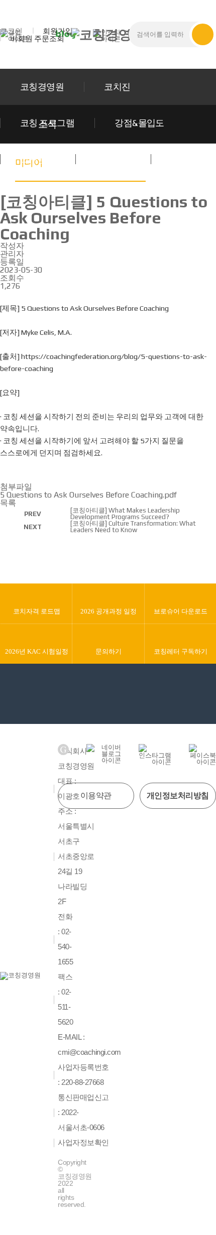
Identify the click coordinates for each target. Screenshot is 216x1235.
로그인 (11, 31)
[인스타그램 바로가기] (155, 754)
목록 (8, 503)
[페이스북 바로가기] (202, 754)
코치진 (117, 86)
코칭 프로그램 (47, 122)
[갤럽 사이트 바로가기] (63, 749)
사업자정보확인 (83, 1143)
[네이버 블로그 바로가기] (103, 754)
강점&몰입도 (139, 122)
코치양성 (37, 159)
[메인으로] (108, 34)
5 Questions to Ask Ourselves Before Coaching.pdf (88, 495)
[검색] (202, 34)
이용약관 (96, 795)
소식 (179, 159)
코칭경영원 (42, 86)
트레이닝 (113, 159)
